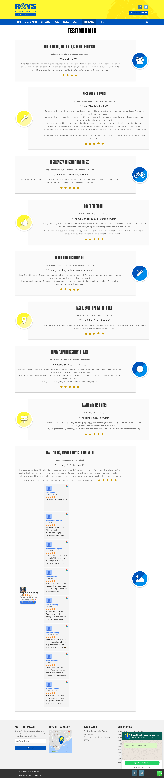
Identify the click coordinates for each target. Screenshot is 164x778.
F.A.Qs (56, 22)
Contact (102, 22)
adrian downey (52, 633)
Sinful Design (32, 775)
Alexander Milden (54, 521)
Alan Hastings (52, 661)
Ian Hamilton (52, 577)
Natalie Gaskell (52, 689)
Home (19, 22)
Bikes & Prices (31, 22)
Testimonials (89, 22)
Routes (66, 22)
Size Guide (45, 22)
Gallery (76, 22)
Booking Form (139, 13)
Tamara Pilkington (54, 549)
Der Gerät (50, 493)
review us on (26, 602)
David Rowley (52, 605)
